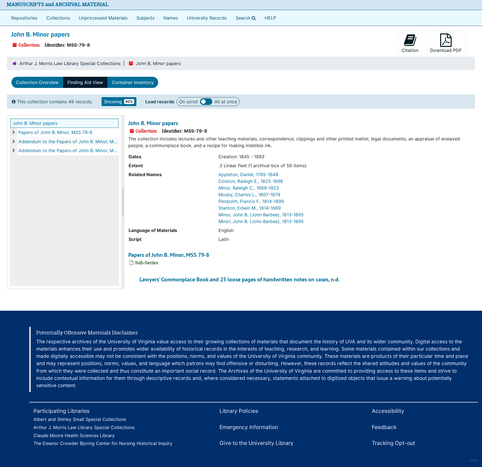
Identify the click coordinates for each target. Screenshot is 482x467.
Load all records (206, 101)
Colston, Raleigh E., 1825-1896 (250, 181)
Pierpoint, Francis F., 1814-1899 (251, 201)
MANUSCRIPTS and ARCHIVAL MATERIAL (58, 4)
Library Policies (239, 411)
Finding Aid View (85, 82)
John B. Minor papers (35, 123)
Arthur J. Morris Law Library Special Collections (70, 63)
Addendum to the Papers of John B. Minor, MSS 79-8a (68, 141)
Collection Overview (37, 82)
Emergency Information (249, 427)
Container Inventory (133, 82)
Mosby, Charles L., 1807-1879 (249, 194)
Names (170, 18)
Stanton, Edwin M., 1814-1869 (249, 208)
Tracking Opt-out (393, 443)
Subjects (145, 18)
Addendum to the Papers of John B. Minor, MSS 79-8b (68, 150)
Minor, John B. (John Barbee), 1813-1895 (261, 214)
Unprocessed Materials (103, 18)
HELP (270, 18)
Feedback (384, 427)
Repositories (24, 18)
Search (247, 18)
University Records (207, 18)
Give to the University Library (256, 443)
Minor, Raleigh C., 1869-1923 (248, 188)
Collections (58, 18)
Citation (410, 50)
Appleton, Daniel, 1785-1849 (248, 174)
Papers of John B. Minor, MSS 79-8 (55, 132)
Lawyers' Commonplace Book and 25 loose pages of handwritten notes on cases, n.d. (239, 279)
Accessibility (388, 411)
